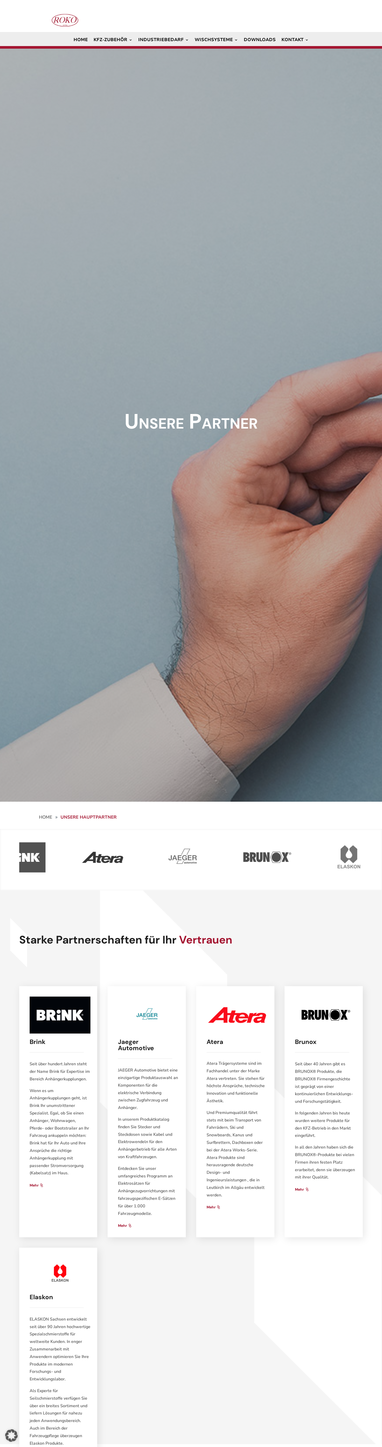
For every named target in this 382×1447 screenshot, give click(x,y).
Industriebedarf (161, 40)
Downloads (260, 40)
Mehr (34, 1185)
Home (81, 40)
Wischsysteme (214, 40)
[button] (11, 1435)
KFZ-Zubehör (110, 40)
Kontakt (292, 40)
